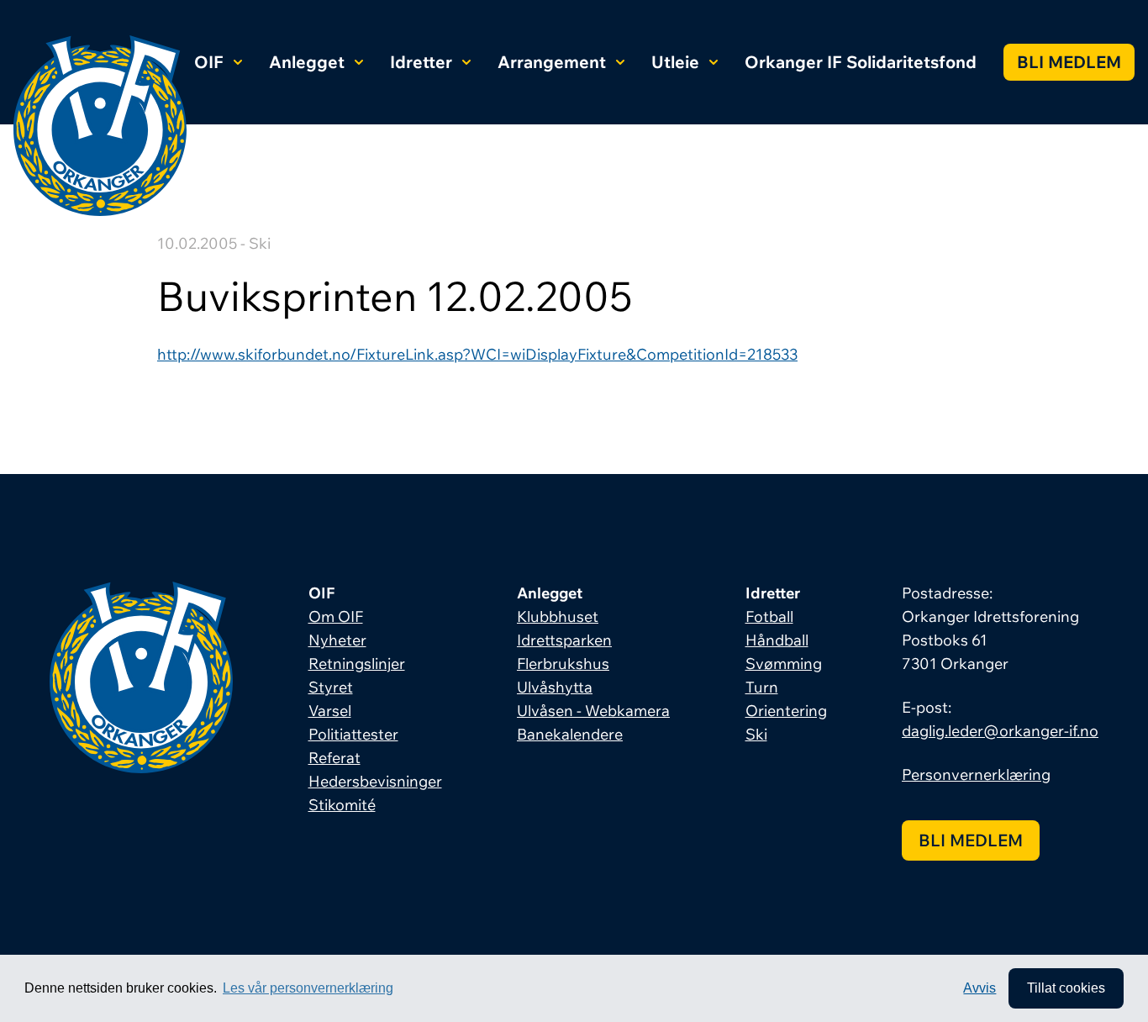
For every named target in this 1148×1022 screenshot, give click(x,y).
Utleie (675, 61)
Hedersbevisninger (375, 781)
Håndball (776, 640)
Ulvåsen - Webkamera (593, 710)
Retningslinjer (356, 663)
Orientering (786, 710)
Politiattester (353, 734)
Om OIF (335, 616)
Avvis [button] (979, 988)
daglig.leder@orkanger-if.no (1000, 730)
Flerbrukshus (563, 663)
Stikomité (342, 804)
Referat (334, 757)
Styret (330, 687)
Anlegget (307, 61)
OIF (209, 61)
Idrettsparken (564, 640)
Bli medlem (1069, 61)
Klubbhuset (557, 616)
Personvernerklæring (976, 774)
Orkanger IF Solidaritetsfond (861, 61)
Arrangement (552, 61)
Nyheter (337, 640)
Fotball (769, 616)
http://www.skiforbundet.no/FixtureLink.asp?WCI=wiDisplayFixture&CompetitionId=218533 (477, 354)
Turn (761, 687)
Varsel (329, 710)
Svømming (783, 663)
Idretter (421, 61)
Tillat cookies (1066, 988)
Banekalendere (570, 734)
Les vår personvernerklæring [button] (308, 988)
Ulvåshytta (554, 687)
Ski (756, 734)
